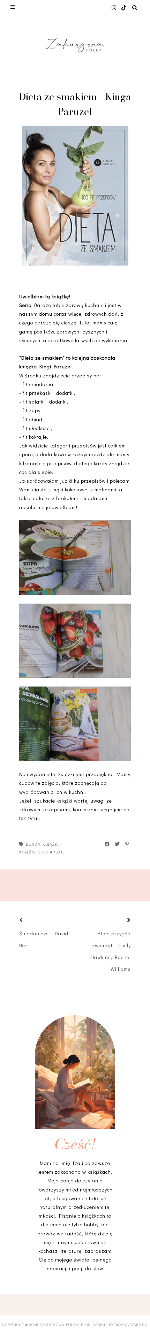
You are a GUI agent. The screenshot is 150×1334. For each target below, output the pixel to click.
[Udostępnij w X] (117, 844)
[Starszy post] (120, 920)
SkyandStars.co (131, 1324)
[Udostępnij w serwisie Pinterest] (127, 844)
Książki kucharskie (42, 851)
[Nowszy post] (29, 920)
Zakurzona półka (58, 1324)
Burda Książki (42, 844)
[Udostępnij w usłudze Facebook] (107, 844)
